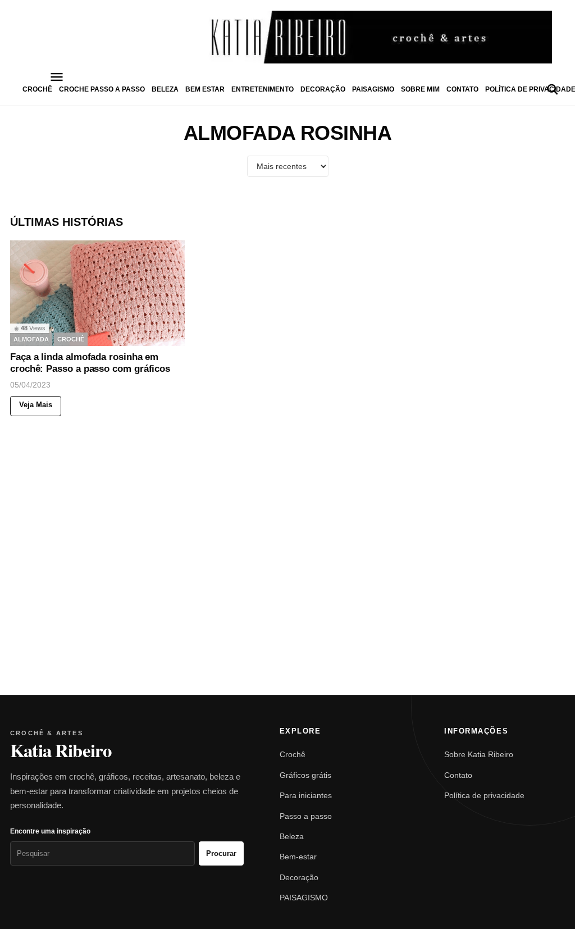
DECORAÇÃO (322, 89)
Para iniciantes (306, 795)
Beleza (292, 836)
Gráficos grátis (305, 775)
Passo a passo (306, 816)
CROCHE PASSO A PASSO (102, 89)
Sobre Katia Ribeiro (478, 754)
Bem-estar (298, 856)
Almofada (31, 339)
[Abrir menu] (57, 77)
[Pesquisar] (552, 89)
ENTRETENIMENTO (262, 89)
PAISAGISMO (373, 89)
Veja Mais (35, 405)
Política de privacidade (484, 795)
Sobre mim (420, 89)
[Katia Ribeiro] (287, 37)
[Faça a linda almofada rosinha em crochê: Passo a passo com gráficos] (97, 293)
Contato (462, 89)
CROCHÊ (37, 89)
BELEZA (165, 89)
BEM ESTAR (205, 89)
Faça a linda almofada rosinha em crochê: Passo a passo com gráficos (90, 363)
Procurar (221, 853)
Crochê (292, 754)
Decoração (299, 877)
